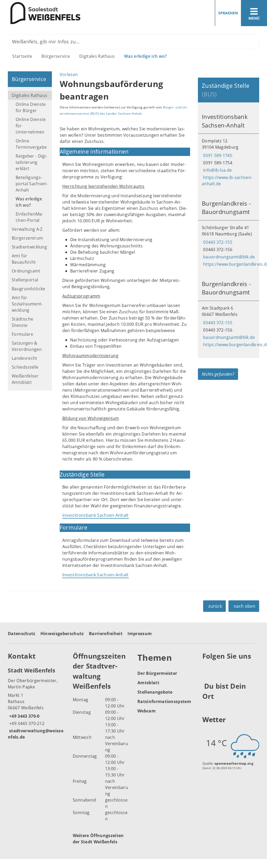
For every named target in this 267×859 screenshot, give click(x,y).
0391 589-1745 (217, 155)
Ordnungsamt (26, 271)
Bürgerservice (55, 56)
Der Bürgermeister (157, 673)
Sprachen (228, 12)
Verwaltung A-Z (27, 229)
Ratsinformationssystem (164, 701)
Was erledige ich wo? (145, 56)
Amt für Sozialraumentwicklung (27, 304)
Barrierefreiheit (106, 633)
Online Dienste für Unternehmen (31, 126)
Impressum (140, 633)
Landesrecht (24, 358)
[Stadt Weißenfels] (36, 703)
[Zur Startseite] (65, 13)
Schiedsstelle (25, 367)
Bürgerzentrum (27, 238)
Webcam (146, 711)
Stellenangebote (155, 692)
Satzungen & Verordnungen (27, 346)
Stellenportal (25, 280)
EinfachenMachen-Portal (29, 217)
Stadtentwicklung (29, 247)
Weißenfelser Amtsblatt (25, 379)
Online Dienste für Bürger (31, 107)
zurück (215, 606)
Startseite (22, 56)
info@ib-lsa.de (217, 170)
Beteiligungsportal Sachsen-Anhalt (32, 184)
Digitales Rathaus (97, 56)
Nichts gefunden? (218, 374)
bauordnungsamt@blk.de (228, 257)
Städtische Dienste (22, 322)
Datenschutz (21, 633)
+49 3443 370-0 (23, 716)
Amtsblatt (148, 683)
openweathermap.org (233, 763)
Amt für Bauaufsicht (24, 259)
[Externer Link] (207, 669)
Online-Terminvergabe (31, 144)
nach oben (244, 606)
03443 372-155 (217, 242)
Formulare (22, 334)
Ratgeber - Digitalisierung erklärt (31, 162)
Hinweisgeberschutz (62, 633)
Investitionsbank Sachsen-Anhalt (95, 515)
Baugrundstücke (28, 289)
